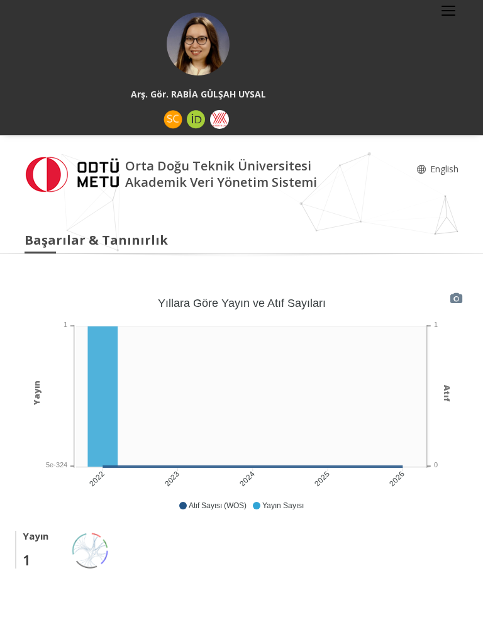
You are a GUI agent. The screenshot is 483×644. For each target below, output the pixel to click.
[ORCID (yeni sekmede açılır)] (196, 119)
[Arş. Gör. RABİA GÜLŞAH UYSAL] (198, 44)
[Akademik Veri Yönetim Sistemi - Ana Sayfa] (75, 173)
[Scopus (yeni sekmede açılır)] (173, 119)
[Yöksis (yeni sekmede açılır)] (219, 119)
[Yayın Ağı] (91, 549)
